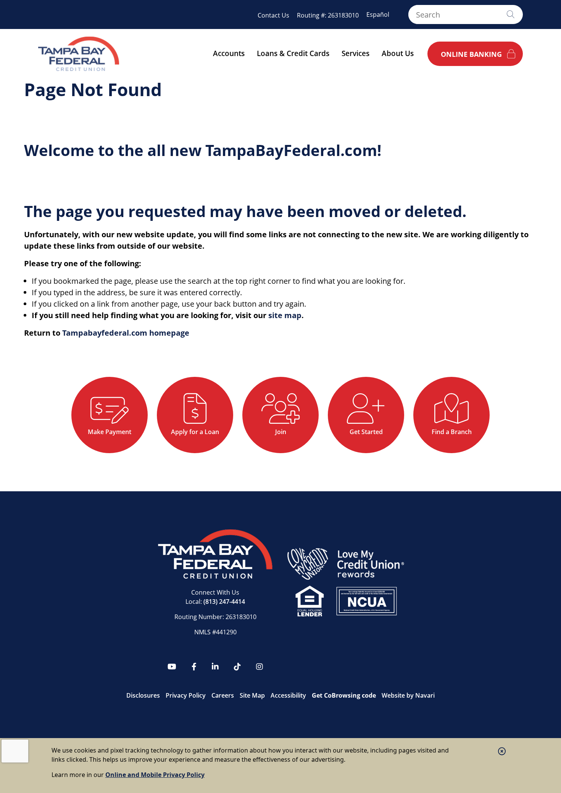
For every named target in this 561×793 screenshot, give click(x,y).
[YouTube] (172, 666)
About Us (398, 53)
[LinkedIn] (215, 666)
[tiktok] (237, 666)
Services (355, 53)
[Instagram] (259, 666)
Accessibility (288, 695)
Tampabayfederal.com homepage (125, 333)
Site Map (252, 695)
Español (377, 14)
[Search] (510, 14)
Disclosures (143, 695)
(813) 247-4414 (224, 601)
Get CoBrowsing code (344, 695)
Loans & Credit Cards (293, 53)
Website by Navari (408, 695)
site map (284, 315)
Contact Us (273, 15)
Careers (222, 695)
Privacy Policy (186, 695)
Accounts (229, 53)
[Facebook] (194, 666)
